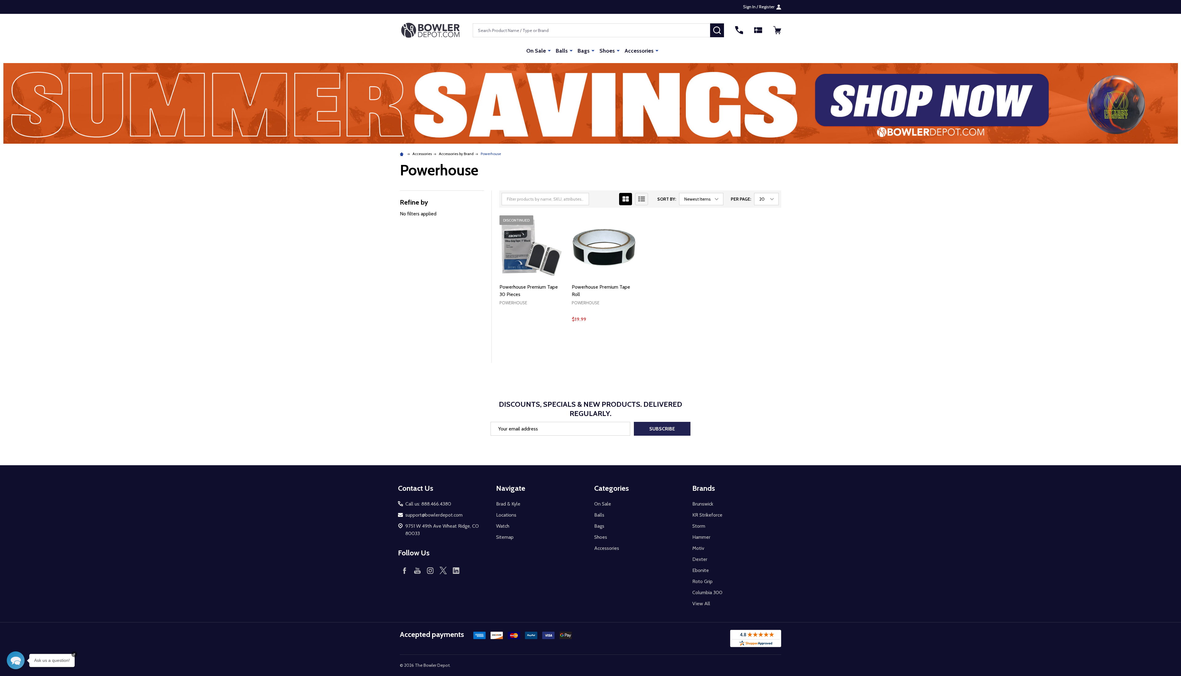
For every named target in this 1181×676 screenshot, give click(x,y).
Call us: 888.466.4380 (428, 504)
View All (701, 603)
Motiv (698, 548)
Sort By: (666, 199)
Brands (703, 488)
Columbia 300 (707, 592)
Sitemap (505, 537)
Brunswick (702, 504)
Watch (502, 526)
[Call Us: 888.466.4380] (739, 30)
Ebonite (700, 570)
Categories (611, 488)
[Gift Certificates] (758, 30)
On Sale (536, 50)
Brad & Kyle (508, 504)
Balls (562, 50)
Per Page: (741, 199)
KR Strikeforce (707, 515)
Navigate (510, 488)
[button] (590, 103)
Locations (506, 515)
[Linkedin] (456, 570)
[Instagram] (430, 570)
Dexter (699, 559)
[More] (549, 50)
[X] (443, 570)
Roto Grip (702, 581)
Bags (584, 50)
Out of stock (604, 340)
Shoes (607, 50)
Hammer (701, 537)
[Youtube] (417, 570)
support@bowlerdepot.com (434, 515)
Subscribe (662, 429)
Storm (698, 526)
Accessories (639, 50)
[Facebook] (404, 570)
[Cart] (777, 30)
